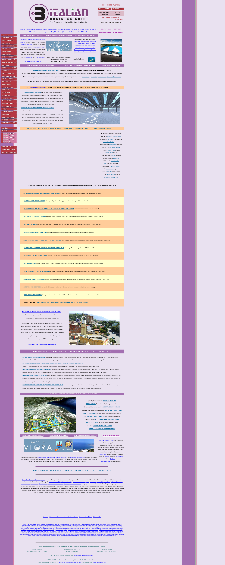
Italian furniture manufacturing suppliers (69, 535)
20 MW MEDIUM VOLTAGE (111, 407)
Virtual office (109, 152)
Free (105, 163)
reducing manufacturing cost (35, 47)
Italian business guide (29, 524)
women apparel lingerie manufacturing (60, 482)
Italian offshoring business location (85, 48)
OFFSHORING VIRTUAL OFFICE (85, 35)
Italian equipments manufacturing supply (33, 527)
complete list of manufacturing (46, 457)
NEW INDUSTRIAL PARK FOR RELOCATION (40, 65)
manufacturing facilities (114, 136)
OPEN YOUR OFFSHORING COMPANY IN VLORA (80, 65)
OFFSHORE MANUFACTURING (59, 436)
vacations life (115, 161)
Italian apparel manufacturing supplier (48, 524)
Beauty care (102, 454)
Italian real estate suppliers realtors (91, 535)
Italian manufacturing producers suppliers (55, 530)
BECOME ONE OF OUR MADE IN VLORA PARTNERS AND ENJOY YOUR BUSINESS (63, 302)
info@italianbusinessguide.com (83, 555)
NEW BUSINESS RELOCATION (32, 35)
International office (108, 142)
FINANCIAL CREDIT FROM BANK (34, 279)
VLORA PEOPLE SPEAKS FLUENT (35, 216)
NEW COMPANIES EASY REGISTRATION (37, 271)
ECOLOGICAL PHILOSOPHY (33, 295)
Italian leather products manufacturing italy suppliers (87, 528)
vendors (64, 457)
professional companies (77, 457)
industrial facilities (115, 166)
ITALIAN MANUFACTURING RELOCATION (59, 35)
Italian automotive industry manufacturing (93, 524)
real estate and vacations (55, 484)
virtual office (29, 57)
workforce (116, 158)
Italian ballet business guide (36, 532)
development (113, 144)
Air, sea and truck (115, 147)
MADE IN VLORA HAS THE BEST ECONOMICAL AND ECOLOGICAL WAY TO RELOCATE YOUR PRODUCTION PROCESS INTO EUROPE (69, 128)
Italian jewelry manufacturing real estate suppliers (56, 528)
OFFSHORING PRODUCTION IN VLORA (45, 70)
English (27, 61)
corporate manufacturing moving (85, 45)
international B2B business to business (84, 534)
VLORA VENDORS (30, 263)
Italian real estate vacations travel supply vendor (89, 531)
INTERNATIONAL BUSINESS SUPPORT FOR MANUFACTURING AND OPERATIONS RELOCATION (53, 363)
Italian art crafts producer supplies (70, 524)
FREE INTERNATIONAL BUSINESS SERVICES (37, 369)
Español (32, 61)
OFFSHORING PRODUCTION (36, 87)
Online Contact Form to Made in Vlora (85, 52)
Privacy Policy (97, 517)
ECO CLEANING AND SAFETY (102, 425)
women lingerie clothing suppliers (100, 482)
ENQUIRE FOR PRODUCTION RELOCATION (42, 344)
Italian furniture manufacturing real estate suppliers (85, 527)
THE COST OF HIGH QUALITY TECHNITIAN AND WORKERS (42, 193)
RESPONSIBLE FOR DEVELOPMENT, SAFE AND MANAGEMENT (43, 385)
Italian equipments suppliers (72, 484)
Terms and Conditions (85, 517)
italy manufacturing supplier (39, 534)
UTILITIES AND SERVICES (32, 287)
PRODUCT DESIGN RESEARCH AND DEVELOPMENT (37, 108)
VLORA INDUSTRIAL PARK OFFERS (35, 232)
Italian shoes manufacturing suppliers (38, 531)
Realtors (112, 459)
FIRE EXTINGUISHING (90, 413)
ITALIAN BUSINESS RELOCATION (33, 436)
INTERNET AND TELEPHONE (96, 416)
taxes (113, 155)
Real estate (119, 456)
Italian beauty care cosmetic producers (60, 534)
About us (45, 517)
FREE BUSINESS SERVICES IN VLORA (35, 375)
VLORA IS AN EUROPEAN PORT (34, 201)
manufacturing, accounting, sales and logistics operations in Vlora (101, 76)
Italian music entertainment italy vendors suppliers (83, 530)
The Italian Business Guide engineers (33, 479)
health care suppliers (109, 535)
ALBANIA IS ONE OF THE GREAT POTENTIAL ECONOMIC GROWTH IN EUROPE (49, 208)
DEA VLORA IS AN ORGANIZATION (34, 357)
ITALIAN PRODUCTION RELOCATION (85, 436)
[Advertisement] (72, 505)
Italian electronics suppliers (81, 482)
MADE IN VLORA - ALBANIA (111, 65)
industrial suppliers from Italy (39, 484)
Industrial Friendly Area (111, 177)
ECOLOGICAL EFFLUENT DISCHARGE (107, 419)
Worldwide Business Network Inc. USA (70, 562)
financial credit (110, 150)
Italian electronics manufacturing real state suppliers (87, 525)
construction (110, 169)
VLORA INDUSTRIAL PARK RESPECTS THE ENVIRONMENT (42, 240)
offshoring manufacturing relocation (85, 41)
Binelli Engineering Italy (99, 562)
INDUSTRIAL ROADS (109, 400)
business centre (40, 57)
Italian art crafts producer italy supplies (80, 532)
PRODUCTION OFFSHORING (32, 92)
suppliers (59, 457)
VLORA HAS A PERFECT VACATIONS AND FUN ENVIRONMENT (44, 248)
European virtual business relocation (85, 50)
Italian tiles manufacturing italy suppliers (62, 531)
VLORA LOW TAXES (30, 224)
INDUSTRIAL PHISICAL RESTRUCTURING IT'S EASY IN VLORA (41, 311)
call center (109, 171)
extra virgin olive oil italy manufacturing (108, 534)
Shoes (107, 456)
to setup (110, 139)
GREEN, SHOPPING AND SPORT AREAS (102, 429)
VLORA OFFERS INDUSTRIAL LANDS (36, 255)
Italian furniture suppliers (48, 535)
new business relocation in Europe (85, 43)
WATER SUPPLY (91, 404)
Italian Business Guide (106, 440)
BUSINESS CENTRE (92, 422)
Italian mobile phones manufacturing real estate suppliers (54, 525)
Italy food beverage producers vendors (57, 527)
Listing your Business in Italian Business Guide (63, 517)
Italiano (38, 61)
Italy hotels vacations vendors (110, 527)
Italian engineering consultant (113, 525)
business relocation (26, 44)
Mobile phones (105, 461)
